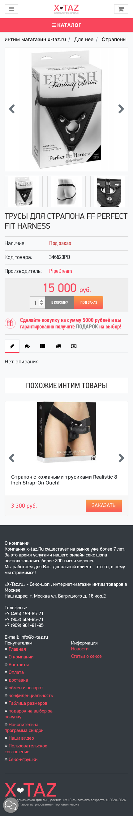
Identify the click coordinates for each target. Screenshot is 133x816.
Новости (79, 649)
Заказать (104, 505)
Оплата (16, 672)
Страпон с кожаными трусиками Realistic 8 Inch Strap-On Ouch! (64, 480)
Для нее (83, 39)
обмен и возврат (26, 688)
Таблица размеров (28, 703)
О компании (21, 657)
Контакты (19, 664)
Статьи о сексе (86, 656)
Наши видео (21, 738)
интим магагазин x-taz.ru (35, 39)
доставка (18, 680)
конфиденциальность (31, 695)
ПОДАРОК (87, 326)
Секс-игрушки (23, 759)
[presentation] (11, 109)
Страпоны (114, 39)
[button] (11, 805)
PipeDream (60, 271)
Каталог (68, 25)
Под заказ (88, 302)
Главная (17, 649)
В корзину (59, 302)
